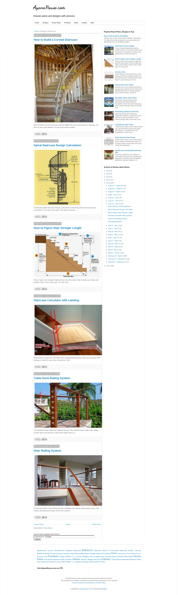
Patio (139, 559)
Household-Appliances (52, 559)
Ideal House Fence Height (124, 46)
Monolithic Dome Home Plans (126, 98)
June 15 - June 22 (114, 204)
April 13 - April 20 (114, 247)
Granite (74, 556)
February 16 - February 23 (117, 259)
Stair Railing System (47, 450)
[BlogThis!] (38, 134)
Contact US (82, 583)
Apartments (42, 550)
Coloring (66, 553)
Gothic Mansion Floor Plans (125, 137)
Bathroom (87, 550)
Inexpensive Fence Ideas (124, 85)
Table (68, 562)
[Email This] (36, 134)
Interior (76, 559)
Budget (47, 553)
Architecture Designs (63, 550)
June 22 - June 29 (114, 201)
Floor (46, 556)
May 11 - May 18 (114, 235)
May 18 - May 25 (114, 231)
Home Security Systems (108, 556)
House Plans (56, 23)
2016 (108, 177)
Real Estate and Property (46, 562)
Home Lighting (95, 556)
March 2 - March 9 (114, 253)
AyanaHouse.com (49, 7)
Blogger (104, 589)
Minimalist (125, 559)
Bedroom (41, 553)
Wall (90, 562)
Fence (139, 553)
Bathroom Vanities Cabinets (130, 550)
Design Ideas (95, 553)
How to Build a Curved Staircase (55, 39)
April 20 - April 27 (114, 244)
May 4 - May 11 (113, 238)
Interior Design (87, 559)
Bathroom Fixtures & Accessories (106, 550)
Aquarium (51, 550)
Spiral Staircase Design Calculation (57, 145)
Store (92, 23)
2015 (108, 180)
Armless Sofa (120, 72)
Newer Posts (38, 524)
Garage (61, 556)
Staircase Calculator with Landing (56, 300)
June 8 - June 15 (114, 225)
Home (37, 23)
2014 (108, 183)
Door (114, 553)
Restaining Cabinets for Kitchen (127, 112)
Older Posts (96, 524)
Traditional (78, 562)
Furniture (67, 23)
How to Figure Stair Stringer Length (57, 228)
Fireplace (40, 556)
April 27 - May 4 (113, 241)
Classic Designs (56, 553)
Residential (58, 562)
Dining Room (106, 553)
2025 (108, 171)
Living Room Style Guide (124, 125)
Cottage (72, 553)
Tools (72, 562)
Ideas (69, 559)
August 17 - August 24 (116, 186)
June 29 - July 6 (114, 198)
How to (64, 559)
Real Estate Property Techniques (116, 36)
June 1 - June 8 (113, 228)
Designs (45, 23)
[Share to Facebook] (43, 134)
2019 (108, 174)
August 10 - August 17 (116, 189)
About (76, 23)
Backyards (77, 550)
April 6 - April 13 (114, 250)
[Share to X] (41, 134)
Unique (85, 562)
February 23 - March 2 (116, 256)
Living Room (116, 559)
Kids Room (98, 559)
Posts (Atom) (47, 528)
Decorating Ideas (82, 553)
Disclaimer (91, 583)
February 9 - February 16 (117, 262)
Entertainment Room (123, 553)
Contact (84, 23)
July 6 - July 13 (113, 195)
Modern (133, 559)
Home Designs (83, 556)
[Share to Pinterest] (46, 134)
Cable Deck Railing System (52, 378)
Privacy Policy (101, 583)
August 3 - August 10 (115, 192)
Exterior (133, 553)
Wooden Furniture (99, 562)
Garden (68, 556)
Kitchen (106, 559)
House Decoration (125, 556)
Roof (64, 562)
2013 (108, 266)
